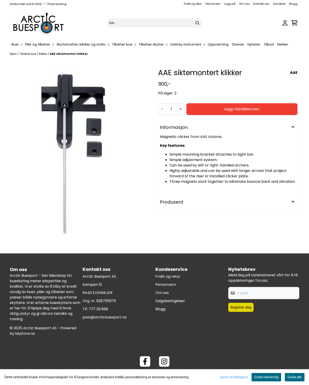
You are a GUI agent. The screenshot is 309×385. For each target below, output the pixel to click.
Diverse (238, 44)
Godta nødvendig (266, 377)
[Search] (197, 22)
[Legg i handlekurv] (241, 109)
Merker (282, 44)
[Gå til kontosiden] (285, 23)
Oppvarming (218, 44)
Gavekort (279, 4)
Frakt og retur (193, 4)
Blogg (293, 4)
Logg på (229, 4)
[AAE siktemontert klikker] (81, 158)
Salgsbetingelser (170, 300)
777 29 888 (98, 309)
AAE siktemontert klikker (69, 54)
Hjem (13, 54)
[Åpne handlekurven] (294, 23)
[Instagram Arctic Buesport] (164, 361)
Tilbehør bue (28, 54)
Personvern (212, 4)
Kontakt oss (261, 4)
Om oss (244, 4)
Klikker (43, 54)
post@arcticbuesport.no (105, 317)
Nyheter (253, 44)
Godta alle (295, 377)
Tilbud (269, 44)
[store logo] (39, 23)
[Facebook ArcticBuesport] (145, 361)
